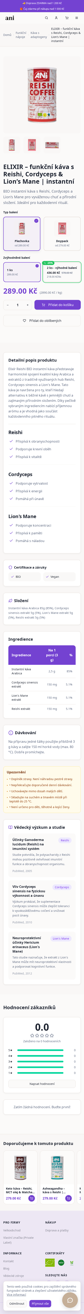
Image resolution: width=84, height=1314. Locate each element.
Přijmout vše (40, 1303)
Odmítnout (16, 1303)
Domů (7, 35)
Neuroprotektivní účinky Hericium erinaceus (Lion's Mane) (26, 945)
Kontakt (8, 1261)
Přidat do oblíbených (45, 320)
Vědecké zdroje (13, 1276)
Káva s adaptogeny (39, 35)
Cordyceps (62, 887)
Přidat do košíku (61, 305)
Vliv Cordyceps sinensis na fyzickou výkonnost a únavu (28, 891)
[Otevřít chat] (70, 1300)
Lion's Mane (61, 938)
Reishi (65, 840)
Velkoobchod (12, 1230)
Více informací (16, 1295)
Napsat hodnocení (42, 1084)
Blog (6, 1268)
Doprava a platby (57, 1230)
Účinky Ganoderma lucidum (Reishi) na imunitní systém (28, 844)
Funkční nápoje (21, 35)
